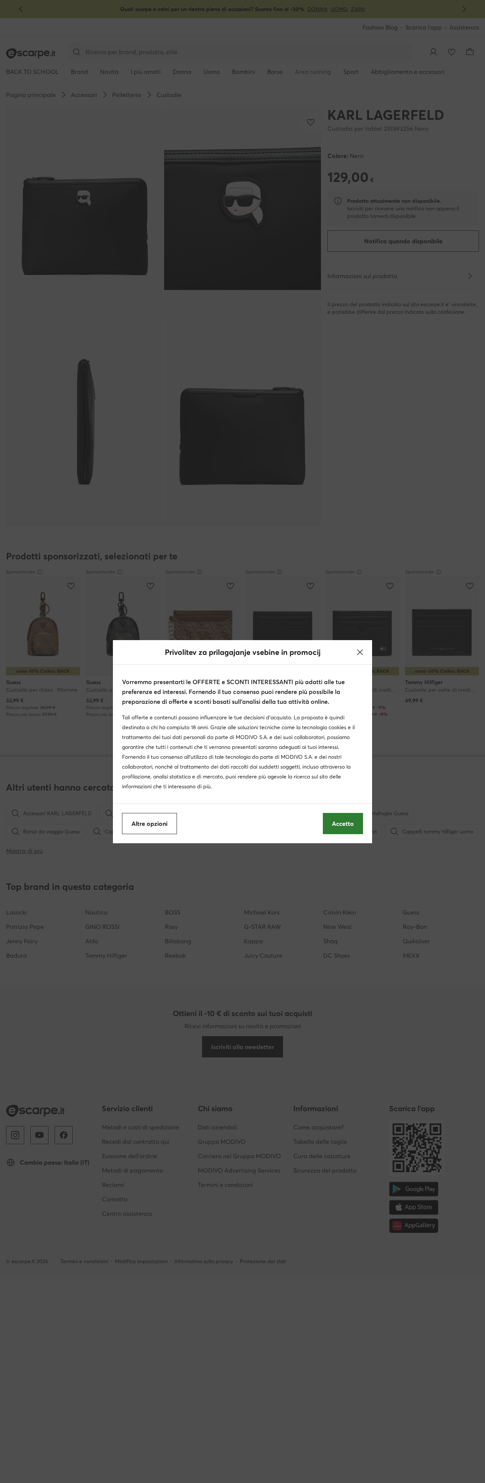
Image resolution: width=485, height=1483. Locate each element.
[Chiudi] (360, 652)
